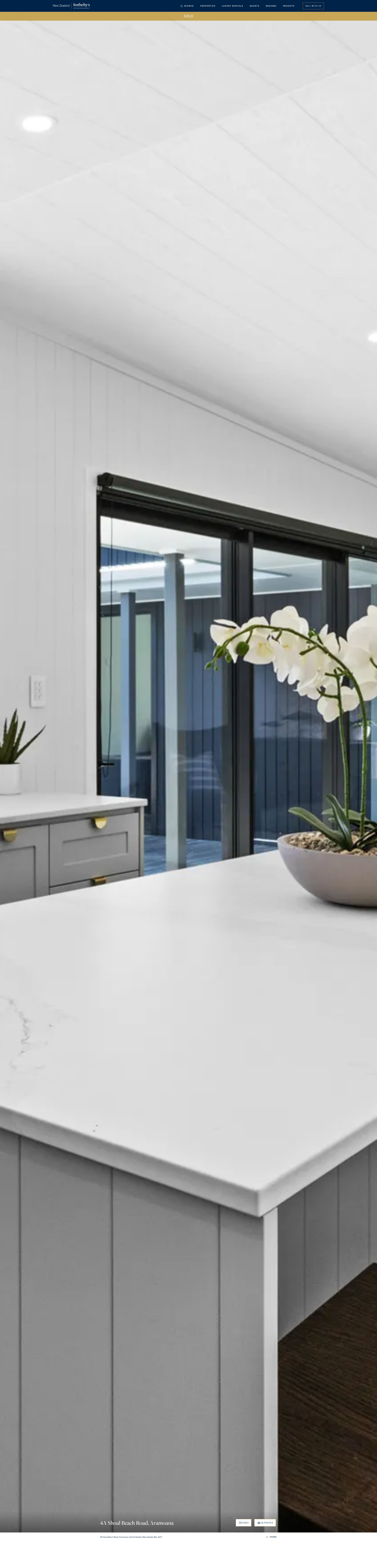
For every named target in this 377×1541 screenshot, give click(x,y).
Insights (289, 6)
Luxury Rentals (232, 6)
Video (245, 1523)
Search (189, 6)
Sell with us (313, 6)
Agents (254, 6)
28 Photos (267, 1523)
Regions (271, 6)
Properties (207, 6)
